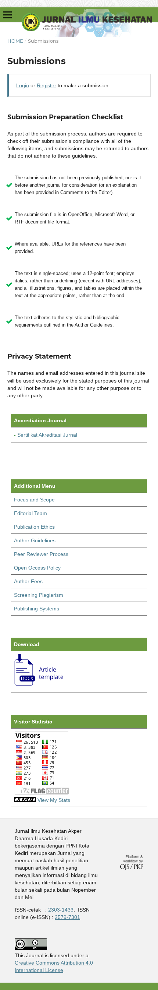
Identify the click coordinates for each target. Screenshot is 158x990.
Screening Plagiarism (38, 595)
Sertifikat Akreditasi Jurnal (47, 435)
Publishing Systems (36, 609)
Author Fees (28, 581)
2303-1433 (60, 910)
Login (22, 85)
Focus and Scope (34, 500)
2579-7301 (67, 917)
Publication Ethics (34, 527)
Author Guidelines (34, 540)
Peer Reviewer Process (41, 554)
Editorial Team (30, 513)
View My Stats (53, 800)
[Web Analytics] (25, 800)
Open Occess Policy (37, 568)
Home (15, 41)
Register (46, 85)
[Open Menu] (7, 14)
